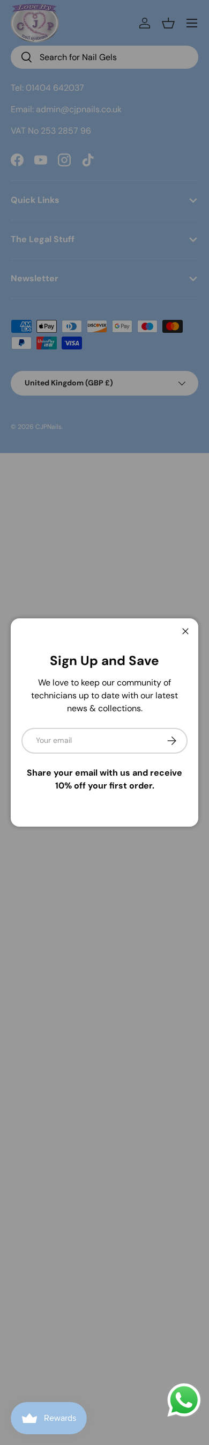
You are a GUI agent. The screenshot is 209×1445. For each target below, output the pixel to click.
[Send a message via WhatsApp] (184, 1400)
